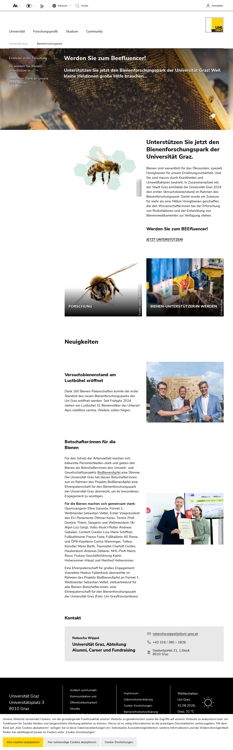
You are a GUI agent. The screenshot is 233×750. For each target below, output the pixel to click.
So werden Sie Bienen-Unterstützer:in (26, 68)
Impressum (131, 693)
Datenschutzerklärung (138, 700)
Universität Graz (18, 43)
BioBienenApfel (109, 472)
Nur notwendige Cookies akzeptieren (72, 742)
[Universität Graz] (214, 25)
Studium (72, 31)
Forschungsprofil (45, 31)
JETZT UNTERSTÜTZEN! (164, 239)
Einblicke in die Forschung (28, 58)
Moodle (75, 709)
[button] (16, 5)
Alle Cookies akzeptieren (23, 742)
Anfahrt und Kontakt (83, 690)
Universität (17, 31)
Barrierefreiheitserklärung (141, 712)
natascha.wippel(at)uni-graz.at (175, 634)
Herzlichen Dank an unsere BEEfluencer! (28, 80)
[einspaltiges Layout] (43, 5)
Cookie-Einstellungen (138, 706)
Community (94, 31)
